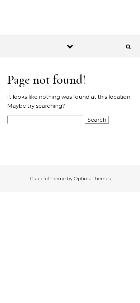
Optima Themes (92, 178)
